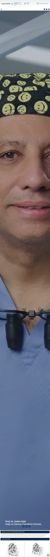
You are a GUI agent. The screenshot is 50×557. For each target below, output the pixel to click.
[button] (1, 9)
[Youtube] (49, 9)
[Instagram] (46, 9)
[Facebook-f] (44, 9)
